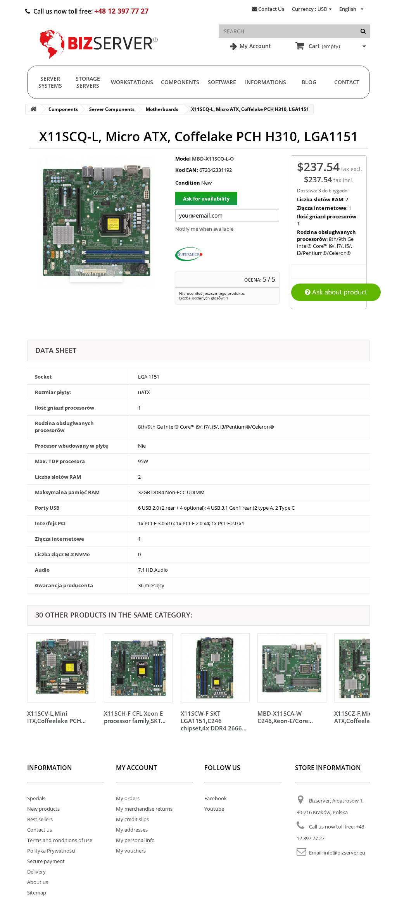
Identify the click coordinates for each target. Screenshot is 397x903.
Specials (36, 798)
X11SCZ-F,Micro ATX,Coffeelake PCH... (364, 717)
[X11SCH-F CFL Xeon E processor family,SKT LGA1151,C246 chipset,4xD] (138, 667)
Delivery (36, 871)
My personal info (135, 840)
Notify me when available (204, 228)
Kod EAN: (186, 169)
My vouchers (131, 850)
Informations (265, 82)
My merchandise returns (144, 808)
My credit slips (132, 819)
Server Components (112, 109)
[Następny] (362, 676)
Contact (346, 82)
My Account (254, 46)
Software (222, 82)
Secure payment (46, 861)
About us (37, 882)
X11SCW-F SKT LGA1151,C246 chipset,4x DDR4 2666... (214, 720)
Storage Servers (88, 82)
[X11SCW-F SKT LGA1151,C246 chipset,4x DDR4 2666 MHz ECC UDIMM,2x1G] (215, 667)
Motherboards (162, 109)
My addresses (132, 829)
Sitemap (36, 892)
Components (180, 82)
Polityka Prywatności (51, 850)
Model (183, 158)
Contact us (39, 829)
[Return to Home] (33, 109)
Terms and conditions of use (59, 840)
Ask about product (339, 291)
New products (43, 808)
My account (136, 767)
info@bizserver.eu (344, 852)
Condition (187, 182)
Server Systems (50, 82)
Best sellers (40, 819)
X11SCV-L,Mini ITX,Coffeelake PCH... (56, 717)
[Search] (363, 31)
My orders (128, 798)
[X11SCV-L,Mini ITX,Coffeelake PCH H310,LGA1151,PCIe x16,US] (61, 667)
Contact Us (271, 8)
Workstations (132, 82)
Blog (309, 82)
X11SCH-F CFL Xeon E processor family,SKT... (135, 717)
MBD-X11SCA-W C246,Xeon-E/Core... (285, 717)
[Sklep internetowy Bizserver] (99, 62)
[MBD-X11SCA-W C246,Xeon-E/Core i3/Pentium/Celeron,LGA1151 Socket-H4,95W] (291, 667)
